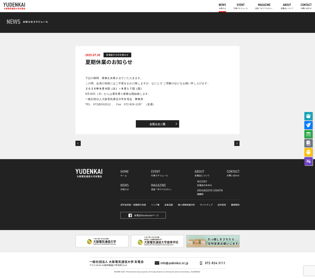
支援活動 (168, 204)
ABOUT (287, 6)
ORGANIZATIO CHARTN (210, 192)
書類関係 (235, 204)
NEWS (222, 6)
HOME (124, 173)
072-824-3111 (215, 263)
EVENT (240, 6)
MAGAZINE (264, 6)
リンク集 (155, 204)
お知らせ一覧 (157, 124)
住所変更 (222, 204)
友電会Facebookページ (146, 215)
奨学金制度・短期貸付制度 (133, 204)
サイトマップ (206, 204)
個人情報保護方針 (186, 204)
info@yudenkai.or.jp (174, 263)
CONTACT (306, 6)
